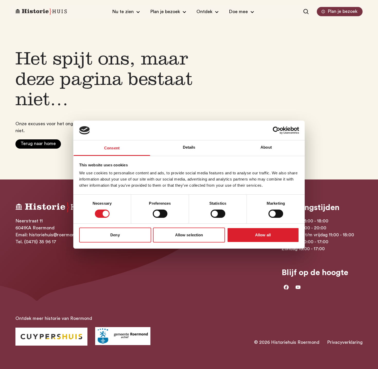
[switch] (160, 214)
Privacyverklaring (345, 342)
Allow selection (189, 235)
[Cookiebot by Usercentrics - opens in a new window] (276, 130)
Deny (115, 235)
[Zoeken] (306, 11)
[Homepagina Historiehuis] (41, 11)
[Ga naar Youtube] (298, 287)
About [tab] (266, 147)
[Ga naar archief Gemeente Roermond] (123, 336)
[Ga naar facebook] (286, 287)
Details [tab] (189, 147)
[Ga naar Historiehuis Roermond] (51, 336)
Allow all (263, 235)
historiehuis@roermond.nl (56, 234)
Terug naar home (38, 143)
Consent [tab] (112, 148)
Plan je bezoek (342, 11)
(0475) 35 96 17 (40, 241)
